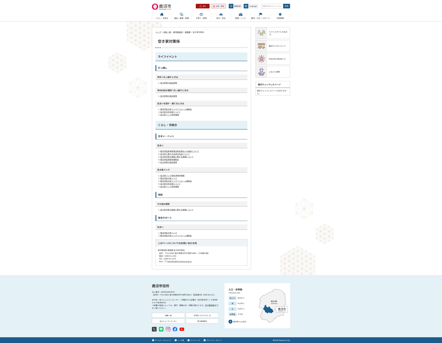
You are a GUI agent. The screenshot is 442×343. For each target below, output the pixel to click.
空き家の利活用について (170, 112)
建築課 (187, 32)
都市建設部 (177, 32)
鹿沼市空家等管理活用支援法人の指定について (179, 151)
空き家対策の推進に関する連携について (176, 156)
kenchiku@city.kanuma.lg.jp (179, 261)
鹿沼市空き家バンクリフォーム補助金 (176, 109)
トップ (158, 32)
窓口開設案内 (210, 305)
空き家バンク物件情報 (169, 114)
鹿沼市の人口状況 (239, 321)
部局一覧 (167, 32)
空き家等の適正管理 (168, 82)
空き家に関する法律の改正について (175, 154)
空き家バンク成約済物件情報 (172, 175)
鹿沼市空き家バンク (168, 178)
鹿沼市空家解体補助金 (169, 159)
